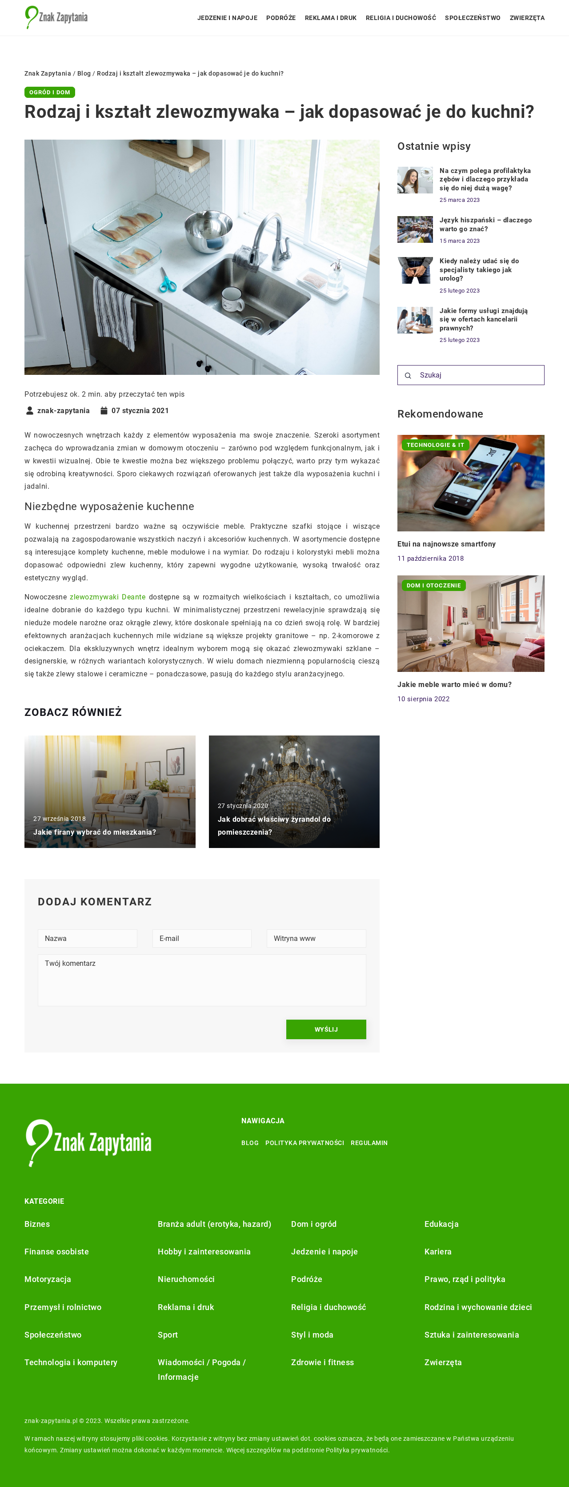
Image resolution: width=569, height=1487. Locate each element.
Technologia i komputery (71, 1362)
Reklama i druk (331, 17)
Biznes (37, 1224)
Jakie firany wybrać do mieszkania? (94, 832)
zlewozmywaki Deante (107, 597)
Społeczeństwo (473, 17)
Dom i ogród (314, 1224)
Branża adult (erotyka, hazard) (214, 1224)
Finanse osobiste (56, 1251)
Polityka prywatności (304, 1142)
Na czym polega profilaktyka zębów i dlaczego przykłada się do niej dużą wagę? (485, 179)
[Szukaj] (408, 375)
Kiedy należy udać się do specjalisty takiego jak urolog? (479, 269)
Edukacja (442, 1224)
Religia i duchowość (401, 17)
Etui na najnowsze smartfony (446, 544)
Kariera (438, 1251)
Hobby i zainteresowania (204, 1251)
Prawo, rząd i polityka (465, 1279)
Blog (250, 1142)
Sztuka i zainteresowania (472, 1334)
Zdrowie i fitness (322, 1362)
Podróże (281, 17)
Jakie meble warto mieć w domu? (454, 684)
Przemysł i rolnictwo (62, 1307)
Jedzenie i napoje (227, 17)
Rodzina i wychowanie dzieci (479, 1307)
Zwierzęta (527, 17)
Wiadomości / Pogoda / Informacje (202, 1369)
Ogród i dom (49, 92)
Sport (168, 1334)
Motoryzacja (48, 1279)
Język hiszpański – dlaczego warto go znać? (486, 224)
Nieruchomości (186, 1279)
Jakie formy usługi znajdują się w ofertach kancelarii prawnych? (484, 319)
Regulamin (369, 1142)
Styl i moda (312, 1334)
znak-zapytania (63, 411)
